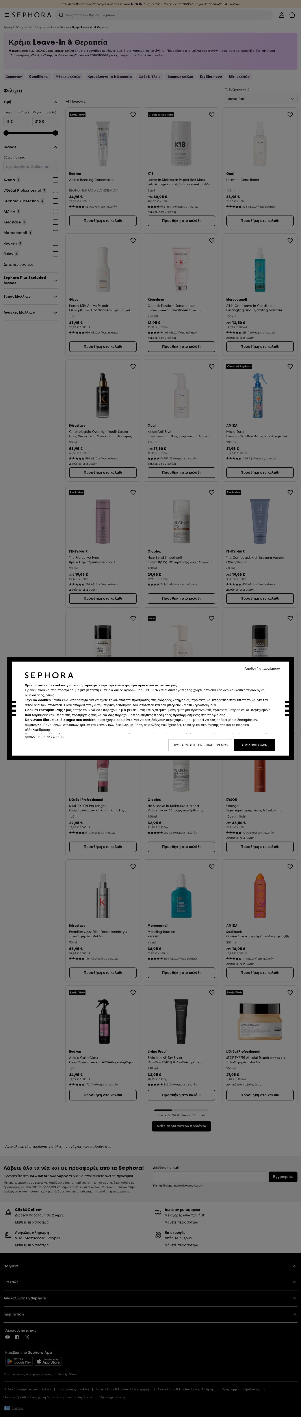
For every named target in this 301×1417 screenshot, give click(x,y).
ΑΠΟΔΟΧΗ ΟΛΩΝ (255, 745)
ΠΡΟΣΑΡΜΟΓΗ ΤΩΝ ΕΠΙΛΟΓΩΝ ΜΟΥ (200, 745)
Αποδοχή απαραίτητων (262, 668)
